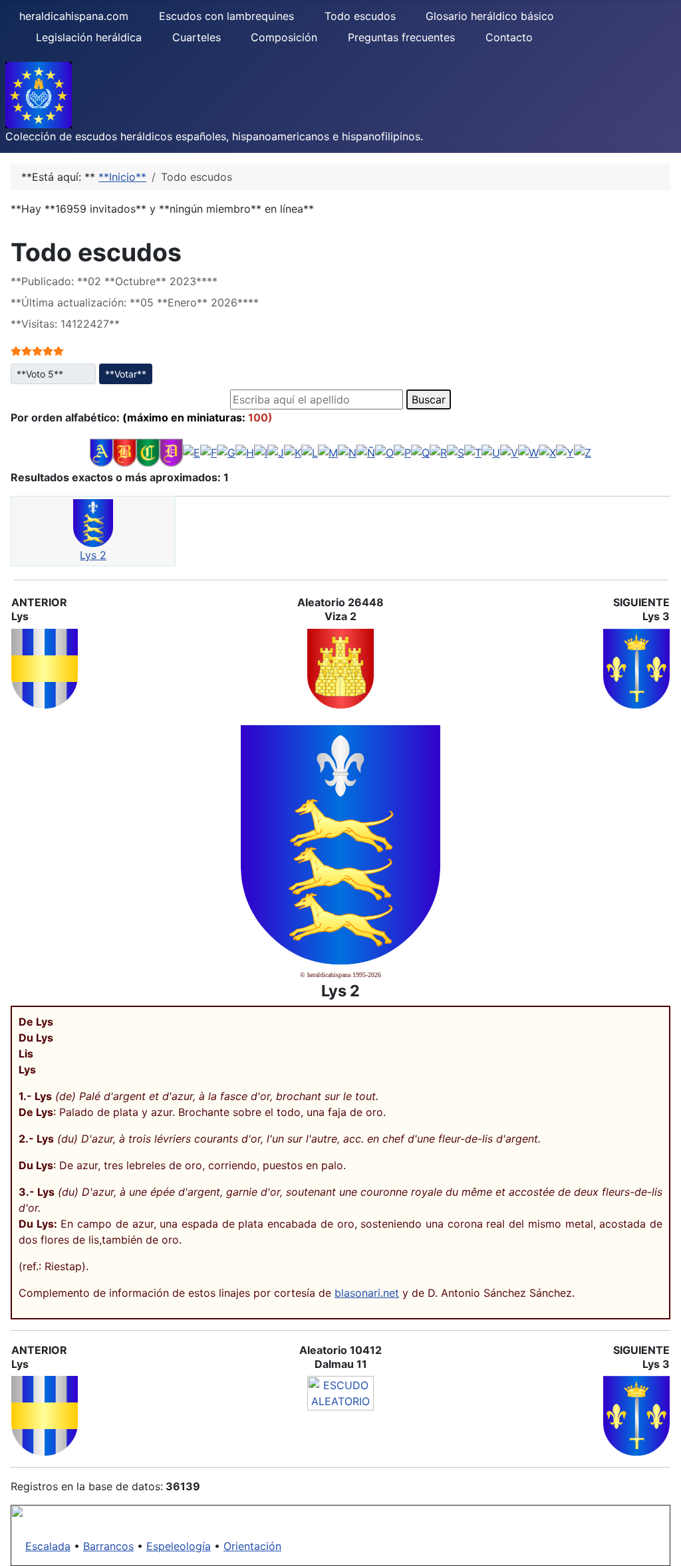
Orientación (252, 1546)
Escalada (47, 1546)
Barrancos (108, 1546)
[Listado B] (124, 451)
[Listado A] (101, 451)
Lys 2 (93, 555)
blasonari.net (367, 1292)
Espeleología (178, 1546)
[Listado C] (148, 451)
